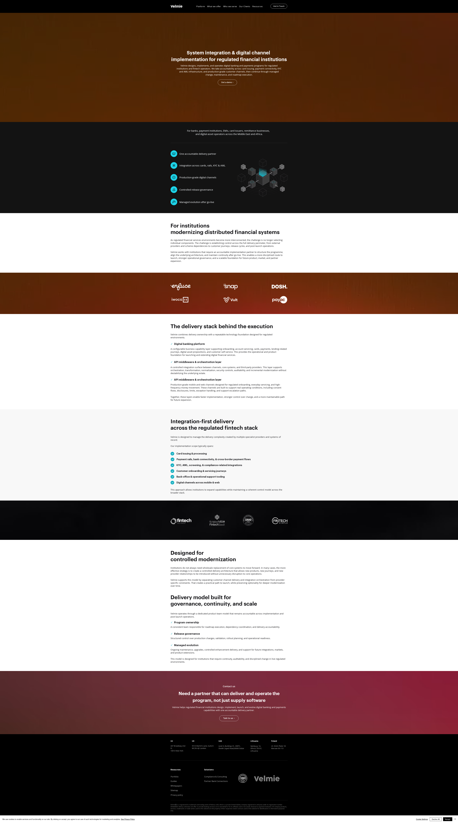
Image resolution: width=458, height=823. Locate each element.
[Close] (455, 819)
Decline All (436, 819)
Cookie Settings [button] (422, 819)
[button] (200, 6)
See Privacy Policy (128, 819)
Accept (447, 819)
